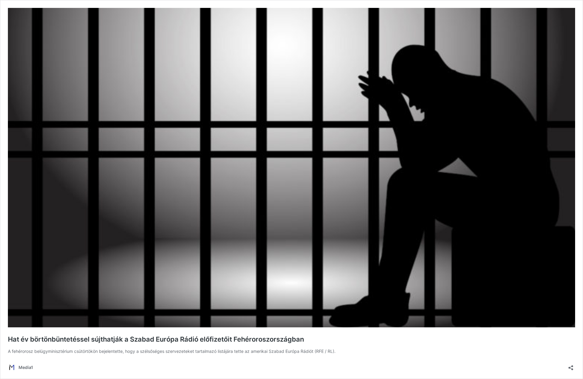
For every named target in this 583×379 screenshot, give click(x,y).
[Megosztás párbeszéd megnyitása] (571, 365)
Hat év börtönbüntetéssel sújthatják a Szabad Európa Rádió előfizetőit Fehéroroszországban (156, 339)
